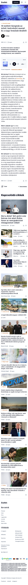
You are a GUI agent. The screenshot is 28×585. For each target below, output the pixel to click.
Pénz (2, 515)
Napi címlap (4, 523)
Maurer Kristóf (4, 346)
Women (3, 521)
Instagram (14, 581)
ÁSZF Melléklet (18, 535)
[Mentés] (26, 42)
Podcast (3, 511)
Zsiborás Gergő (5, 371)
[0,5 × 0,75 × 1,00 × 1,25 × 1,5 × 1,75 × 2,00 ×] (23, 64)
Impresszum (4, 548)
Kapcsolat (3, 541)
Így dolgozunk (4, 552)
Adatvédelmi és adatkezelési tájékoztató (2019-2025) (14, 564)
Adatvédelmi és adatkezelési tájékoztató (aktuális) (13, 563)
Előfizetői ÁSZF (18, 533)
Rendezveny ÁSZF (19, 539)
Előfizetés (16, 2)
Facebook (3, 581)
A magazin (3, 531)
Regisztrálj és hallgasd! (16, 69)
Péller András (16, 256)
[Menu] (25, 2)
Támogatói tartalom (19, 541)
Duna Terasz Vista (5, 296)
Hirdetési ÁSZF (18, 537)
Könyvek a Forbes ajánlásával (5, 546)
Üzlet (2, 513)
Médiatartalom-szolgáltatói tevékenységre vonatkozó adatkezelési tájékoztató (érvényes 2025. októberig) (14, 569)
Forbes (15, 236)
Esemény (3, 538)
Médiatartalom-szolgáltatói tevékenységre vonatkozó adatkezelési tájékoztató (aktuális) (14, 566)
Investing (19, 78)
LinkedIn (9, 581)
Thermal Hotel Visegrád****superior (16, 246)
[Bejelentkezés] (21, 2)
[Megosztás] (23, 42)
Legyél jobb (3, 517)
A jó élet (3, 519)
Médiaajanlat (18, 531)
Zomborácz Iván (5, 225)
